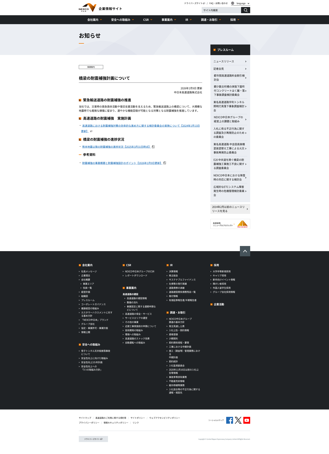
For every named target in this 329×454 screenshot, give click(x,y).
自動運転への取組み (135, 342)
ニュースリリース (224, 61)
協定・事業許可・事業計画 (94, 328)
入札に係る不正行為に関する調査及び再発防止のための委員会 (229, 133)
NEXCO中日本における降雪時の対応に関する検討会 (229, 177)
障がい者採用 (219, 283)
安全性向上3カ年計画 (91, 362)
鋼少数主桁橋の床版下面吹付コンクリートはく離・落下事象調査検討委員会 (229, 91)
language (241, 3)
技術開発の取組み (134, 330)
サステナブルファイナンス (182, 279)
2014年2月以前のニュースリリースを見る (228, 209)
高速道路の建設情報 (137, 298)
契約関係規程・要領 (179, 342)
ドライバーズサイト (193, 3)
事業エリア (88, 283)
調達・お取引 (209, 19)
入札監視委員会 (177, 365)
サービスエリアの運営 (136, 317)
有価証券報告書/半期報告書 (183, 300)
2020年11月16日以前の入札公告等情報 (184, 371)
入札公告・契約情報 (179, 330)
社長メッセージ (89, 271)
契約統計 (173, 361)
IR (186, 19)
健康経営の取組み (90, 308)
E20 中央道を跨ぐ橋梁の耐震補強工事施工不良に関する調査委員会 (229, 164)
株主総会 (173, 275)
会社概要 (85, 279)
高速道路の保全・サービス (138, 313)
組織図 (84, 296)
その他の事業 (131, 322)
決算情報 (173, 271)
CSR (146, 19)
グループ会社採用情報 (224, 291)
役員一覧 (87, 287)
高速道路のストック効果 (137, 338)
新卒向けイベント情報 (224, 279)
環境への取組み (133, 334)
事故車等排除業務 (178, 377)
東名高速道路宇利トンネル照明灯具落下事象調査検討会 (229, 106)
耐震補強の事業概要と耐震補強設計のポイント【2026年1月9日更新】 (122, 163)
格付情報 (173, 296)
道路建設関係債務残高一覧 (182, 291)
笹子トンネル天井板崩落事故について (95, 352)
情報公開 (85, 332)
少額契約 (173, 338)
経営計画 (85, 291)
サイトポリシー (138, 417)
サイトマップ (85, 417)
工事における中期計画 (180, 346)
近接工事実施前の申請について (140, 326)
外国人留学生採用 (222, 287)
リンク (136, 422)
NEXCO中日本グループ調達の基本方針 (180, 320)
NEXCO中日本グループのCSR (139, 271)
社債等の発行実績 (178, 283)
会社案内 (92, 19)
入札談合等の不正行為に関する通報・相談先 (184, 391)
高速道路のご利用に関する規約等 (110, 417)
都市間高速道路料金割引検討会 (229, 77)
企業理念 (85, 275)
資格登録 (173, 334)
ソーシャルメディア (216, 420)
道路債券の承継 (177, 287)
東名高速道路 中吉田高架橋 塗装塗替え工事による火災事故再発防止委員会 (229, 148)
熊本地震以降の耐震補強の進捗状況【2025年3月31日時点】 (116, 147)
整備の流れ (132, 302)
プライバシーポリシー (89, 422)
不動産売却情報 (177, 381)
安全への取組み (120, 19)
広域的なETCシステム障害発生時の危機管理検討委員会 (229, 191)
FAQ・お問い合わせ (218, 3)
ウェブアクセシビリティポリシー (164, 417)
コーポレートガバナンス (93, 304)
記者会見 (219, 69)
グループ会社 (88, 323)
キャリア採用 (219, 275)
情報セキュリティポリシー (116, 422)
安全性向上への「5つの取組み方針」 (91, 368)
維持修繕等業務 (177, 385)
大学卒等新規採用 (222, 271)
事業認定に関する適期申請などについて (141, 308)
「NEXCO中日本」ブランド (94, 319)
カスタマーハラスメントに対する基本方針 (96, 314)
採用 (233, 19)
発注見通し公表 (177, 326)
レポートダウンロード (136, 275)
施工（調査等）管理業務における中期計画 (184, 354)
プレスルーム (225, 50)
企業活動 (219, 304)
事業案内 (167, 19)
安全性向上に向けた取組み (94, 358)
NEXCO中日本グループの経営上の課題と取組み (228, 119)
